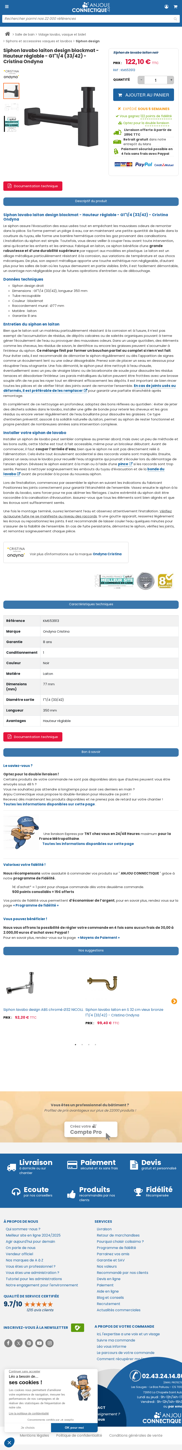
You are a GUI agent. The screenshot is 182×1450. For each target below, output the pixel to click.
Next (174, 1001)
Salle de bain (25, 34)
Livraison (104, 1229)
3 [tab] (89, 1044)
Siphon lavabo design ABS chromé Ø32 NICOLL (43, 1009)
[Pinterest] (29, 1343)
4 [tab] (95, 1044)
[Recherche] (175, 18)
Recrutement (108, 1303)
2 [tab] (82, 1044)
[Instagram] (50, 1343)
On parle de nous (21, 1247)
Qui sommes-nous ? (23, 1229)
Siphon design (88, 41)
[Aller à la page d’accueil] (7, 34)
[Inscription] (77, 1327)
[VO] (145, 581)
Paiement (105, 1285)
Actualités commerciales (118, 1310)
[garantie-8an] (165, 581)
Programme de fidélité (116, 1247)
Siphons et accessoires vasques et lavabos (39, 41)
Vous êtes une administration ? (32, 1272)
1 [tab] (75, 1044)
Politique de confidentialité (79, 1435)
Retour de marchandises (118, 1235)
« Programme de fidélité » (36, 905)
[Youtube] (40, 1343)
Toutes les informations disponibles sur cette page (88, 843)
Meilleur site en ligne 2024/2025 (33, 1235)
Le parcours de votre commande (125, 1352)
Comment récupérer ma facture (125, 1359)
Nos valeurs (107, 1266)
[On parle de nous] (114, 581)
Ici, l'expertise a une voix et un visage (128, 1334)
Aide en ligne (108, 1291)
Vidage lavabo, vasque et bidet (62, 34)
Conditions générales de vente (135, 1435)
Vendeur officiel (19, 1254)
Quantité (121, 79)
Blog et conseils (110, 1297)
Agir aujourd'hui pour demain (30, 1241)
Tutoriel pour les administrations (34, 1278)
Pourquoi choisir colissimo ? (120, 1241)
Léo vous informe (111, 1346)
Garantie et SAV (111, 1260)
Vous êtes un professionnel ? (30, 1266)
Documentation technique (36, 186)
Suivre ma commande (116, 1340)
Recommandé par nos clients (122, 1272)
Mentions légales (34, 1435)
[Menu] (6, 6)
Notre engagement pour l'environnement (42, 1285)
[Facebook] (9, 1343)
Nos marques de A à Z (24, 1260)
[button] (11, 74)
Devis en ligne (109, 1278)
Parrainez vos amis (113, 1254)
